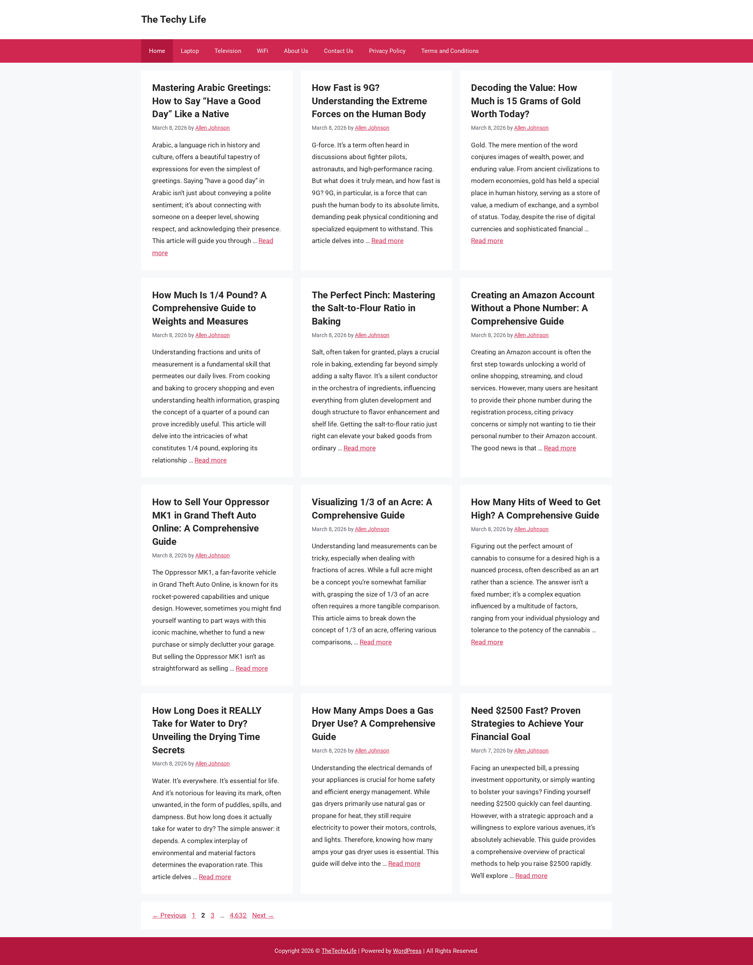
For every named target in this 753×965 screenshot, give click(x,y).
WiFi (262, 50)
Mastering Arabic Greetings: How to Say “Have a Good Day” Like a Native (211, 101)
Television (228, 50)
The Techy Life (173, 19)
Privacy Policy (387, 50)
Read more (387, 241)
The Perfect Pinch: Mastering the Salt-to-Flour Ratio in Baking (373, 308)
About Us (296, 50)
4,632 (238, 915)
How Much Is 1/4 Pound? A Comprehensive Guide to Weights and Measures (209, 308)
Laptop (190, 50)
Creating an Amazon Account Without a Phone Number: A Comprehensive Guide (533, 308)
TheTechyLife (339, 950)
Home (157, 50)
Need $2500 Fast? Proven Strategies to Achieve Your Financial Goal (527, 723)
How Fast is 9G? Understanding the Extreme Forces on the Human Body (369, 101)
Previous (169, 915)
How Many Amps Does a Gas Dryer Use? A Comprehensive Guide (373, 723)
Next (263, 915)
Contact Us (338, 50)
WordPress (407, 950)
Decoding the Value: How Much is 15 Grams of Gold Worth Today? (526, 101)
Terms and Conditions (450, 50)
